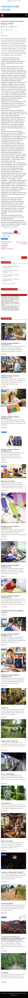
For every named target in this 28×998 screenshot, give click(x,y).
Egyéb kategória (4, 238)
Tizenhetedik (3, 325)
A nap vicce (14, 295)
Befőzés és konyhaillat (7, 841)
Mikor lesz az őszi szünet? (8, 283)
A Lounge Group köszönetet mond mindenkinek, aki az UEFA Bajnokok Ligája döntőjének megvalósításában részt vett (13, 938)
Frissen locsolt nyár (6, 803)
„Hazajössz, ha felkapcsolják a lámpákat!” (12, 872)
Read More (4, 354)
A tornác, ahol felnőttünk (7, 774)
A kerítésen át (4, 707)
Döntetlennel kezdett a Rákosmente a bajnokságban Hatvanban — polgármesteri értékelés (7, 245)
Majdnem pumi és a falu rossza (9, 741)
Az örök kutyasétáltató (7, 903)
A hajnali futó (4, 972)
